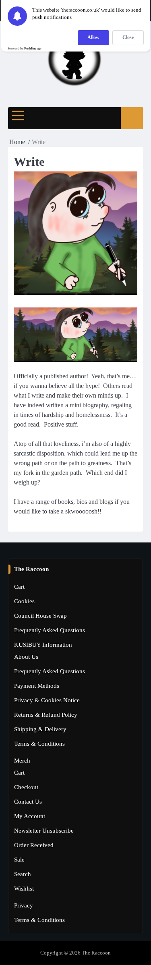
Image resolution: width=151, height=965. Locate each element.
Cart (19, 587)
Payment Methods (36, 686)
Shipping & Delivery (40, 729)
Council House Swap (40, 615)
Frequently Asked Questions (49, 630)
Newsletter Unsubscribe (44, 830)
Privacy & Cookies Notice (47, 700)
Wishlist (24, 888)
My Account (29, 816)
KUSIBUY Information (43, 644)
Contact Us (28, 801)
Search (22, 874)
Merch (22, 760)
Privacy (23, 905)
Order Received (34, 845)
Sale (19, 859)
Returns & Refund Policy (45, 714)
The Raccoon (96, 953)
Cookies (24, 601)
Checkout (26, 787)
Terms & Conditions (39, 743)
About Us (26, 657)
